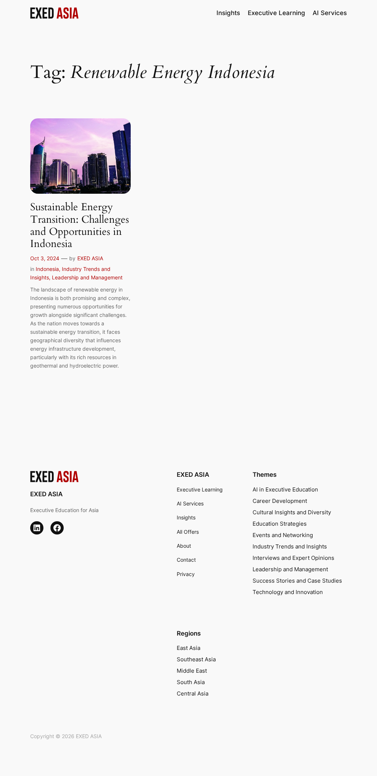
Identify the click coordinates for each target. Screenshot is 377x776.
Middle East (192, 671)
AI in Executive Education (285, 489)
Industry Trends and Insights (290, 546)
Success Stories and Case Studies (297, 580)
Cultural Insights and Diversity (292, 512)
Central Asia (192, 693)
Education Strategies (280, 524)
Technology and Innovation (288, 592)
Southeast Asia (196, 659)
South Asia (191, 682)
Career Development (280, 501)
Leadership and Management (87, 277)
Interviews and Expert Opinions (293, 558)
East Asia (188, 648)
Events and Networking (283, 535)
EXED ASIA (90, 258)
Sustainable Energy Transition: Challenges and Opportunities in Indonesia (79, 225)
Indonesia (47, 269)
